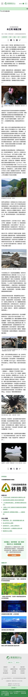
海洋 (19, 37)
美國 (14, 37)
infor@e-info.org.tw (16, 685)
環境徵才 (6, 667)
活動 (14, 667)
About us (5, 669)
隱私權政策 (5, 673)
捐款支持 (18, 662)
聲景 (10, 37)
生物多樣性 (4, 37)
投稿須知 (22, 671)
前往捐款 (14, 555)
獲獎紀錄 (14, 673)
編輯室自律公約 (14, 669)
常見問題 (6, 671)
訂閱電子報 (9, 662)
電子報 (20, 3)
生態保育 (24, 37)
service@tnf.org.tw (16, 683)
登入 (26, 3)
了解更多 (6, 694)
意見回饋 (22, 673)
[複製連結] (19, 40)
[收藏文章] (8, 40)
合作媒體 (14, 671)
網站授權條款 (22, 669)
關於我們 (22, 667)
